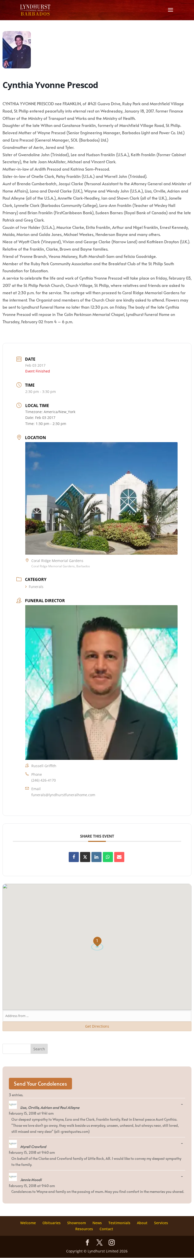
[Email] (119, 857)
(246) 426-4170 (43, 780)
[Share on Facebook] (74, 857)
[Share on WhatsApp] (108, 857)
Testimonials (119, 1222)
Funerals (36, 586)
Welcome (28, 1222)
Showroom (76, 1222)
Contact (106, 1228)
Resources (84, 1228)
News (97, 1222)
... (183, 1104)
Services (161, 1222)
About (142, 1222)
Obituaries (51, 1222)
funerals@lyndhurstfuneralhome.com (63, 794)
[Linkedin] (96, 857)
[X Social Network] (85, 857)
